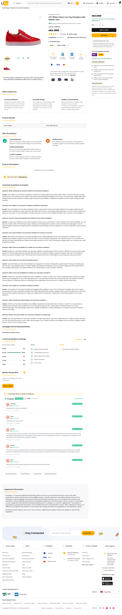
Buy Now (73, 75)
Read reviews (79, 398)
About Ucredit (26, 568)
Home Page (5, 8)
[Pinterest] (113, 608)
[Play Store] (107, 584)
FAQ (23, 565)
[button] (88, 3)
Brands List (25, 556)
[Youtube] (107, 608)
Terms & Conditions (47, 608)
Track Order (6, 568)
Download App (27, 552)
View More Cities (87, 565)
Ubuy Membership (8, 580)
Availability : (53, 37)
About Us (5, 552)
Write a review (8, 386)
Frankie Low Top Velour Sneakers (19, 8)
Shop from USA (6, 603)
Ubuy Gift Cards (27, 571)
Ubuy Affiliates (27, 577)
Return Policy (26, 562)
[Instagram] (103, 608)
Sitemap (5, 565)
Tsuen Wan (85, 556)
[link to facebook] (23, 58)
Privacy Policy (59, 608)
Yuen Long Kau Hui (88, 559)
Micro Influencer (7, 577)
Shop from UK (18, 603)
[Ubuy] (4, 3)
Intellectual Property (9, 562)
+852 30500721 (109, 570)
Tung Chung (86, 562)
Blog (23, 574)
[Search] (77, 3)
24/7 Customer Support (112, 554)
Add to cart (104, 30)
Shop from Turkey (68, 603)
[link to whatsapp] (18, 58)
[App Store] (107, 579)
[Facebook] (100, 608)
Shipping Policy (7, 574)
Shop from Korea (43, 603)
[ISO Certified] (20, 594)
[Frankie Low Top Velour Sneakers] (23, 38)
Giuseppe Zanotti (54, 14)
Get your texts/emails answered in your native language (111, 561)
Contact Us (6, 556)
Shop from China (55, 603)
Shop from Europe (81, 603)
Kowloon (85, 552)
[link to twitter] (28, 58)
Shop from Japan (29, 603)
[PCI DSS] (6, 594)
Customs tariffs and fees (10, 571)
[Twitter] (110, 608)
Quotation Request (8, 559)
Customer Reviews (28, 559)
